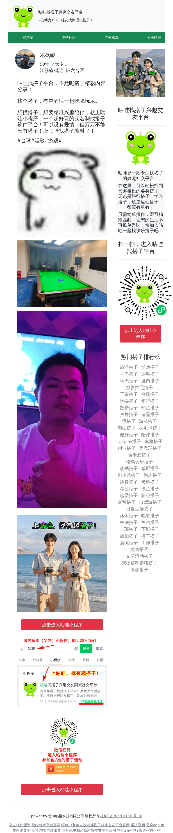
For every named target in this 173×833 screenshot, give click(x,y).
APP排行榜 (152, 830)
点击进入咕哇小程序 (62, 625)
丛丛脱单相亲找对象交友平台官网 (89, 830)
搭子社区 (68, 37)
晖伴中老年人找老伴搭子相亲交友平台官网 (95, 824)
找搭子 (28, 37)
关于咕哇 (154, 37)
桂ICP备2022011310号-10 (121, 815)
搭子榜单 (111, 37)
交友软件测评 (20, 824)
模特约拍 (38, 830)
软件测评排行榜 (129, 830)
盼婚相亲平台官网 (46, 824)
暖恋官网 (138, 824)
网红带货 (54, 830)
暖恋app (153, 824)
